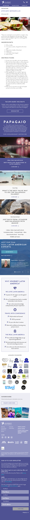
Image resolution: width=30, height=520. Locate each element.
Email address (6, 501)
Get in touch (9, 252)
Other (24, 232)
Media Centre (21, 428)
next (28, 272)
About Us (3, 426)
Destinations (6, 5)
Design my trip (15, 111)
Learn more (14, 166)
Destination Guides (8, 232)
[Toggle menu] (27, 2)
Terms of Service (13, 486)
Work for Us (3, 429)
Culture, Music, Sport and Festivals (15, 230)
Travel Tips (21, 234)
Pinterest (5, 437)
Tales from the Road (11, 234)
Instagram (11, 437)
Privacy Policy (3, 428)
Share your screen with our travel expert (23, 432)
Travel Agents (21, 426)
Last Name (5, 495)
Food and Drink (18, 232)
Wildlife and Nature (15, 236)
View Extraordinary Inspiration (15, 134)
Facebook (2, 437)
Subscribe (21, 509)
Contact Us (24, 5)
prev (22, 272)
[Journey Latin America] (6, 2)
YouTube (8, 437)
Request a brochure (9, 403)
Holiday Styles (15, 5)
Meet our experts (6, 255)
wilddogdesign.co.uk (26, 512)
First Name (5, 488)
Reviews (2, 431)
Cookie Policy (11, 428)
